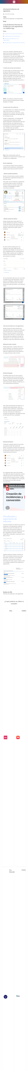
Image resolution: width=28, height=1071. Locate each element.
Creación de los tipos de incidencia (13, 33)
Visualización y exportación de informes (14, 42)
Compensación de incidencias (12, 36)
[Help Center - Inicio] (14, 2)
